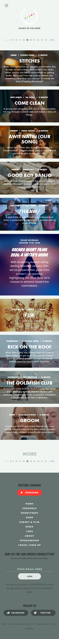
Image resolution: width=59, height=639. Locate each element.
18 (45, 39)
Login (22, 545)
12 (23, 39)
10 (16, 39)
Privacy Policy (22, 588)
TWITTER (45, 612)
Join (29, 576)
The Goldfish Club (29, 383)
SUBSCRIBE (31, 492)
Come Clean (30, 103)
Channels (29, 508)
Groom (29, 420)
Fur (29, 315)
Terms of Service (44, 588)
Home (30, 503)
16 (38, 39)
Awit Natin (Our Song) (29, 139)
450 (52, 39)
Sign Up (35, 545)
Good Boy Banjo (30, 175)
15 (34, 39)
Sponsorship (29, 540)
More (30, 454)
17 (42, 39)
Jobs (29, 531)
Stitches (29, 61)
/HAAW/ (29, 211)
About (29, 535)
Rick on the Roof (30, 347)
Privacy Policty (42, 624)
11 (20, 39)
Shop (29, 517)
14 (31, 39)
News (29, 526)
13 (27, 39)
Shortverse (29, 512)
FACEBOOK (18, 612)
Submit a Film (29, 522)
